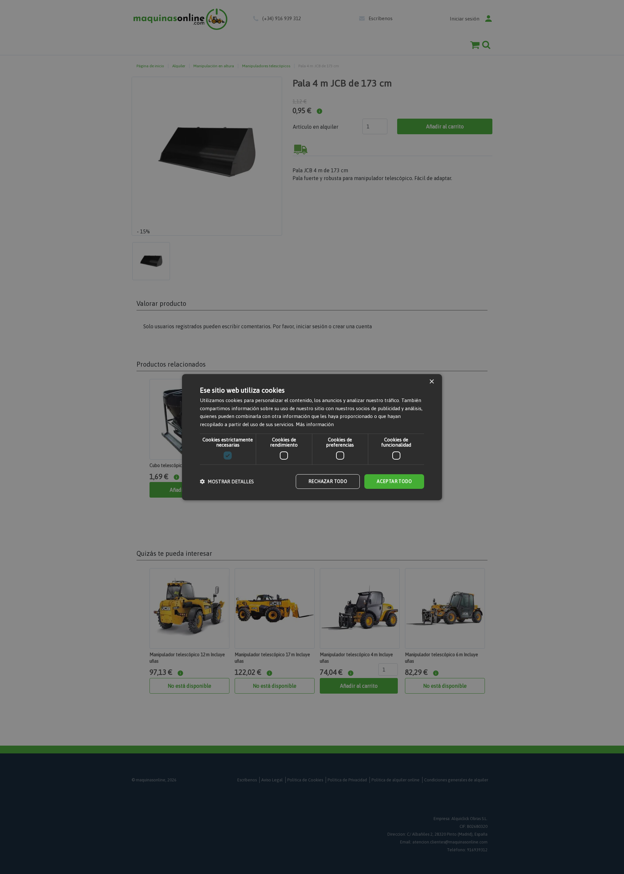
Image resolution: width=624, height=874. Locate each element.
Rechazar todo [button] (327, 481)
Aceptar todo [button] (394, 481)
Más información (315, 424)
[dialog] (312, 437)
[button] (227, 481)
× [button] (431, 381)
